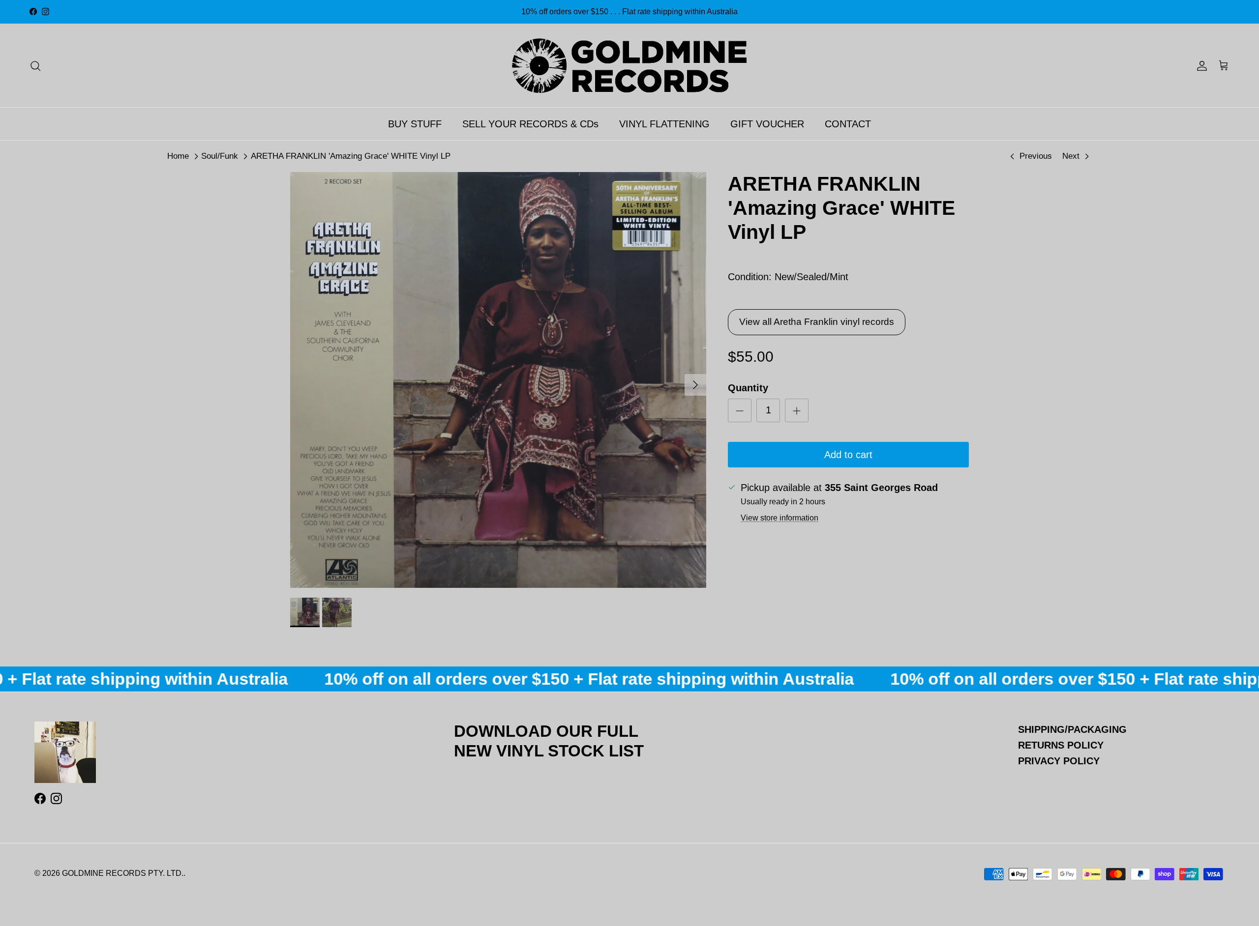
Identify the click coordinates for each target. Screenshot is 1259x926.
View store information (779, 518)
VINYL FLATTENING (664, 123)
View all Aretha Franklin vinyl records (816, 322)
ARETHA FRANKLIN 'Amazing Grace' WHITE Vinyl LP (350, 156)
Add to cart (848, 454)
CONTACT (848, 123)
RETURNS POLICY (1061, 745)
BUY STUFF (415, 123)
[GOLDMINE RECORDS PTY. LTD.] (629, 65)
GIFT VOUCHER (767, 123)
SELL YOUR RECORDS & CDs (530, 123)
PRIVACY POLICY (1059, 760)
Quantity (748, 387)
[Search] (35, 65)
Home (178, 156)
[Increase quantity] (797, 410)
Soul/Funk (219, 156)
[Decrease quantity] (739, 410)
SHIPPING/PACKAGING (1072, 729)
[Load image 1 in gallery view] (498, 380)
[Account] (1200, 65)
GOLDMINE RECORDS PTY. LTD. (122, 873)
